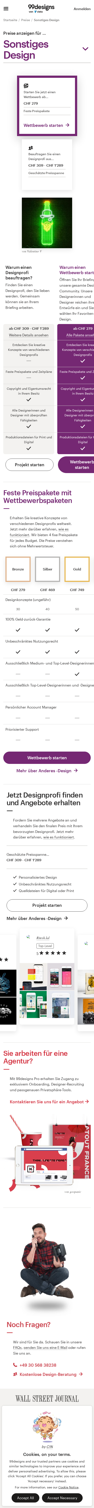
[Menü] (6, 8)
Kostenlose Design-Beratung (48, 1374)
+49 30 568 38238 (37, 1365)
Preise (26, 20)
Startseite (10, 20)
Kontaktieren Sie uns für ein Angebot (47, 1101)
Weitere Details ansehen (29, 335)
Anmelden (82, 9)
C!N (49, 1446)
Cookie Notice (68, 1487)
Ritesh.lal (43, 937)
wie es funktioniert (58, 837)
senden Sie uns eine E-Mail (45, 1347)
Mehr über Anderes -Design (44, 770)
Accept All (25, 1498)
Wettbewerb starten (44, 125)
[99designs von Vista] (41, 8)
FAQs (17, 1347)
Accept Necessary (62, 1498)
